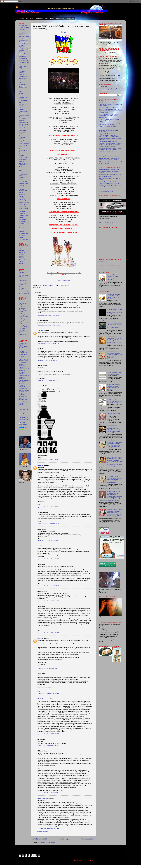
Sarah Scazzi (22, 206)
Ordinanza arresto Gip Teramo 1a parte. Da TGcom (24, 379)
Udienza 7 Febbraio (21, 256)
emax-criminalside (49, 18)
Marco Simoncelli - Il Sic (23, 150)
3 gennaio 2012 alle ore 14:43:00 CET (48, 745)
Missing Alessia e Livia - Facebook (109, 268)
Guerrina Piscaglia (21, 105)
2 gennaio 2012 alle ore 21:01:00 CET (48, 586)
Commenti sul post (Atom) (47, 842)
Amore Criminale (24, 27)
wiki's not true (29, 18)
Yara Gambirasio (23, 239)
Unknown (40, 330)
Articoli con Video (44, 288)
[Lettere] (22, 428)
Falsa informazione (23, 87)
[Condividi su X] (64, 285)
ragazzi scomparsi (22, 193)
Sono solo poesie (70, 18)
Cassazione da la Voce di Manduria (24, 292)
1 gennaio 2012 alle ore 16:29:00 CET (48, 523)
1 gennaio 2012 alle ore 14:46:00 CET (48, 507)
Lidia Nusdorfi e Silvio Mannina (23, 125)
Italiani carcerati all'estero (23, 112)
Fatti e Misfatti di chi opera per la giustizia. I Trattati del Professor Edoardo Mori (108, 116)
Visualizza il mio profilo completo (109, 89)
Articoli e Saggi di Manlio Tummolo (23, 50)
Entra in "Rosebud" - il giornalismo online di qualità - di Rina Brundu (109, 158)
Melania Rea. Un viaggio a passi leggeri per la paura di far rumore (110, 123)
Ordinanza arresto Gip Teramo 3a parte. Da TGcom (24, 366)
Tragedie (21, 223)
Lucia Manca (22, 130)
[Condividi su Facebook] (66, 285)
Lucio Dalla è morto (22, 133)
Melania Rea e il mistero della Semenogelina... (114, 373)
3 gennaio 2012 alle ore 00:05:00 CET (48, 601)
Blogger (92, 860)
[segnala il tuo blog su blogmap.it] (24, 413)
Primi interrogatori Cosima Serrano (23, 315)
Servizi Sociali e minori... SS (23, 216)
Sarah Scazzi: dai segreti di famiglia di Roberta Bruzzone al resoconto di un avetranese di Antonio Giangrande (114, 341)
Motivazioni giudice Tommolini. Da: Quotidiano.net (23, 386)
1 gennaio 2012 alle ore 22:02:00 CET (48, 540)
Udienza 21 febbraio (22, 249)
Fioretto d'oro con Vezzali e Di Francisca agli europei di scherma (109, 182)
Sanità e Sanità (23, 204)
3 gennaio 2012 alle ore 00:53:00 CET (48, 668)
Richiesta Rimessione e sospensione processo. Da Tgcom (23, 281)
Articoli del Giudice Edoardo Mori (23, 40)
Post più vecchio (87, 839)
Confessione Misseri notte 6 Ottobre (23, 303)
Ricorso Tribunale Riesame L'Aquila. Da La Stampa (24, 352)
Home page (64, 839)
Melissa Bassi (23, 157)
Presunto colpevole (21, 186)
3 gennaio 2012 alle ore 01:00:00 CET (48, 693)
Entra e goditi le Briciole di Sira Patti (109, 156)
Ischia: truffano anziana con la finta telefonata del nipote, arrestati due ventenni (109, 171)
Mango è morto (23, 141)
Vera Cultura (22, 228)
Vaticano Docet (23, 225)
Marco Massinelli (24, 143)
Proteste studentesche (23, 189)
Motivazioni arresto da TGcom (22, 288)
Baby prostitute (23, 58)
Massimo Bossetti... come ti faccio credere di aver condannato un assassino (114, 311)
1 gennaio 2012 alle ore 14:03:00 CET (48, 459)
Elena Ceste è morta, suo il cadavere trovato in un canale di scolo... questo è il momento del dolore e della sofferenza (114, 445)
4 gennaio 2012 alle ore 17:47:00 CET (48, 793)
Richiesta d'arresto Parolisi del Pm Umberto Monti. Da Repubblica (23, 359)
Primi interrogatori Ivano (22, 320)
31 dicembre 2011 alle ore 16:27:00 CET (49, 325)
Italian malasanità (22, 108)
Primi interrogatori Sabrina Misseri (23, 325)
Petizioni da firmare (22, 178)
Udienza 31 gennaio (22, 260)
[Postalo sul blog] (62, 285)
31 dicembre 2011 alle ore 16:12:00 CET (49, 315)
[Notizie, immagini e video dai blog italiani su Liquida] (22, 415)
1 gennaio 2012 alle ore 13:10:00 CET (48, 360)
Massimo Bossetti (21, 154)
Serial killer (22, 213)
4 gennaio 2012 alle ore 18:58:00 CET (48, 828)
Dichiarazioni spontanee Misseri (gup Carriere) (22, 309)
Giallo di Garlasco (21, 94)
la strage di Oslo (23, 122)
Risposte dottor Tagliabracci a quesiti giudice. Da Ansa (23, 345)
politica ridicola (23, 183)
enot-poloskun (78, 860)
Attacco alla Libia (24, 54)
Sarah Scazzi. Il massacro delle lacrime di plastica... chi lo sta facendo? (114, 401)
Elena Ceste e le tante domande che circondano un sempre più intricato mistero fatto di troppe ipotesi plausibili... (114, 479)
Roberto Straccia (24, 202)
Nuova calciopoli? (22, 171)
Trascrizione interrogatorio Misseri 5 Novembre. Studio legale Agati (23, 332)
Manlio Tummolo (43, 699)
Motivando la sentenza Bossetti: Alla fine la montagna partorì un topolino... (113, 277)
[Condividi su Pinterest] (67, 285)
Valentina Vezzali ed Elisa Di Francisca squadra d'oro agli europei (110, 186)
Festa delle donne (22, 90)
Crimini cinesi (23, 76)
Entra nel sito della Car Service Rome (110, 223)
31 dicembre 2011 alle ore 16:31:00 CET (49, 343)
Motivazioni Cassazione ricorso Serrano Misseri (23, 274)
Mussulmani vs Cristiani (23, 160)
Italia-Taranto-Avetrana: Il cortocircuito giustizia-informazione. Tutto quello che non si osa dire (110, 104)
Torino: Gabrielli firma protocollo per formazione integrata (110, 175)
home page (21, 18)
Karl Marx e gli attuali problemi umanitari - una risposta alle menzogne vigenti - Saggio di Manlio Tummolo (110, 143)
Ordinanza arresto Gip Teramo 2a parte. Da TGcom (24, 373)
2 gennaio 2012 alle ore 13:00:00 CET (48, 559)
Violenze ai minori (22, 236)
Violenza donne (23, 233)
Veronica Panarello (21, 230)
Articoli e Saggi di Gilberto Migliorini (23, 45)
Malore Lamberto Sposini (22, 137)
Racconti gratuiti (60, 18)
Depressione (22, 82)
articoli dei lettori (24, 36)
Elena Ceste (22, 84)
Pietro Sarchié (23, 181)
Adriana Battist (103, 261)
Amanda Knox (23, 25)
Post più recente (40, 839)
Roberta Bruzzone (21, 197)
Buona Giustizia (23, 60)
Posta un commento (42, 831)
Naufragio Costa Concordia (23, 164)
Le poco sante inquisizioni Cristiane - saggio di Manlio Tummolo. (109, 120)
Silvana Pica (22, 219)
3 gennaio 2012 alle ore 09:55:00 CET (48, 734)
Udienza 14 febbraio (22, 253)
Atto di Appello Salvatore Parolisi (23, 403)
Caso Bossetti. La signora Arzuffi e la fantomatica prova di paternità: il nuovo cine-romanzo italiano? (114, 326)
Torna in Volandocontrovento (64, 280)
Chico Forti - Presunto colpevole (22, 73)
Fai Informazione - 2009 (106, 191)
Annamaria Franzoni (22, 30)
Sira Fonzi (40, 465)
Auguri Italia (22, 56)
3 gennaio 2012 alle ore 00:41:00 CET (48, 633)
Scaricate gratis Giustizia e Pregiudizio (23, 210)
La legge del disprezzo (22, 119)
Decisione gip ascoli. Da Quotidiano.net (23, 398)
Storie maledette (39, 18)
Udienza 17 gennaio (22, 264)
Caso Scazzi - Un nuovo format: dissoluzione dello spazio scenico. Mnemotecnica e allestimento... (114, 356)
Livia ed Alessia (23, 128)
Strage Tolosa (23, 221)
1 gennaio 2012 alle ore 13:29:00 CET (48, 380)
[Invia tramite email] (60, 285)
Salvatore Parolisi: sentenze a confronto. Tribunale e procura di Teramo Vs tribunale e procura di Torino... (113, 430)
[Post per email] (57, 285)
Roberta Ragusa (23, 200)
